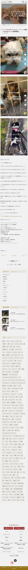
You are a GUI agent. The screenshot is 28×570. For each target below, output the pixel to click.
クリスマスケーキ (19, 410)
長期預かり (19, 497)
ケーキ (7, 444)
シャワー (3, 472)
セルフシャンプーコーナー (14, 463)
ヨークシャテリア (18, 349)
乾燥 (22, 455)
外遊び (22, 427)
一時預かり (5, 287)
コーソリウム (19, 402)
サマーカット (15, 438)
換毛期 (15, 455)
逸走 (3, 480)
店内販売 (4, 300)
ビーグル (3, 402)
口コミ (23, 466)
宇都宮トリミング (9, 480)
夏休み (3, 491)
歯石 (3, 410)
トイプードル (14, 352)
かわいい (8, 391)
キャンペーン (5, 292)
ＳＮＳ (15, 466)
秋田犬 (8, 402)
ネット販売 (8, 430)
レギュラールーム (5, 427)
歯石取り (7, 416)
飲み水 (10, 441)
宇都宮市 (10, 424)
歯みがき (17, 458)
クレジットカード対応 (19, 486)
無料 (15, 472)
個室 (8, 366)
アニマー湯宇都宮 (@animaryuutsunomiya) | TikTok (11, 216)
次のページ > (24, 255)
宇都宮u (23, 477)
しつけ (21, 458)
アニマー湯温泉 (16, 494)
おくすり (10, 494)
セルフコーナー (6, 285)
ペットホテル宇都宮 (5, 483)
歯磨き (20, 469)
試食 (12, 430)
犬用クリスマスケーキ (6, 419)
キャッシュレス (5, 494)
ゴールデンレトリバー (6, 363)
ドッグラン (17, 427)
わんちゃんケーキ (12, 399)
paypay (16, 405)
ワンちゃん (4, 388)
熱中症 (19, 466)
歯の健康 (3, 385)
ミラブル (10, 455)
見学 (23, 497)
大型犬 (9, 388)
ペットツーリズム (12, 497)
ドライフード (12, 416)
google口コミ (9, 452)
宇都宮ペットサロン (16, 480)
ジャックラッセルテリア (13, 374)
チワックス (10, 410)
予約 (8, 346)
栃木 (6, 410)
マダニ (7, 441)
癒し (3, 399)
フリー (14, 452)
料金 (11, 346)
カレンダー (18, 346)
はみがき (14, 385)
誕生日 (4, 281)
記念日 (20, 444)
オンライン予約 (14, 388)
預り (21, 416)
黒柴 (21, 388)
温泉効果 (3, 346)
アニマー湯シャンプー (6, 477)
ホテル (5, 250)
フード (19, 377)
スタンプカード (13, 394)
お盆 (13, 405)
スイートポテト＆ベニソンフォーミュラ (9, 433)
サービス (4, 294)
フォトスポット (8, 371)
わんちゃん (19, 363)
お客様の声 (5, 279)
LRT (23, 444)
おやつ (22, 463)
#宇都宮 (19, 264)
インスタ (10, 458)
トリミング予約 (13, 483)
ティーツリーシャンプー (6, 405)
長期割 (22, 494)
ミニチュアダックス (5, 394)
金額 (3, 455)
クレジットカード (9, 469)
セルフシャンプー (19, 341)
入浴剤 (13, 419)
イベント (4, 289)
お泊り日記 (16, 424)
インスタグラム (22, 413)
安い (17, 399)
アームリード (21, 438)
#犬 (15, 264)
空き (3, 458)
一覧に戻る (14, 255)
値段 (18, 472)
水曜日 (13, 391)
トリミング (5, 298)
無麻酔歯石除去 (5, 374)
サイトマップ (21, 551)
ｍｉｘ (17, 391)
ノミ (3, 441)
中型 (3, 416)
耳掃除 (3, 438)
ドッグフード (4, 380)
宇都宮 (3, 341)
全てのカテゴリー (6, 274)
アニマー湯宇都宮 (15, 371)
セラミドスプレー (5, 463)
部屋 (12, 477)
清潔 (3, 371)
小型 (20, 399)
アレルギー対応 (15, 413)
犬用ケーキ (15, 441)
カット (3, 352)
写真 (14, 346)
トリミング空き (18, 419)
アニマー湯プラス (18, 477)
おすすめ (7, 466)
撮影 (12, 472)
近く (3, 444)
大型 (6, 399)
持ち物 (7, 455)
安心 (19, 352)
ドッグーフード (19, 452)
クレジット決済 (5, 497)
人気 (3, 466)
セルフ (11, 466)
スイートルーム (5, 424)
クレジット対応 (19, 491)
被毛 (10, 438)
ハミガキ (3, 366)
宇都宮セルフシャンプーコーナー (8, 486)
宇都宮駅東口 (13, 402)
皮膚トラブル (18, 366)
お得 (6, 458)
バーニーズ (20, 360)
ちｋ (3, 469)
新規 (15, 360)
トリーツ (3, 452)
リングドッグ (8, 491)
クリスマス (11, 444)
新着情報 (2, 250)
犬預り (17, 416)
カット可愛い (11, 349)
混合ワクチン (17, 430)
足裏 (7, 438)
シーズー (3, 360)
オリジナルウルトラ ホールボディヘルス (9, 377)
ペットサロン (20, 394)
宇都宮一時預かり (21, 483)
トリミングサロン (10, 360)
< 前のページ (4, 255)
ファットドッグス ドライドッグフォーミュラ (16, 380)
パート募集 (20, 441)
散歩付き (13, 491)
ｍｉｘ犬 (19, 385)
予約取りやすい (5, 349)
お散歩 (3, 430)
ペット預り (12, 427)
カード (24, 472)
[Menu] (25, 1)
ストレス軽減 (9, 385)
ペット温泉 (12, 366)
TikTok (8, 472)
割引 (18, 455)
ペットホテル (8, 352)
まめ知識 (4, 296)
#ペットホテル (10, 264)
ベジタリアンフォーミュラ (6, 413)
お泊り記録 (13, 363)
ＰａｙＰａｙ (15, 469)
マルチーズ (21, 405)
